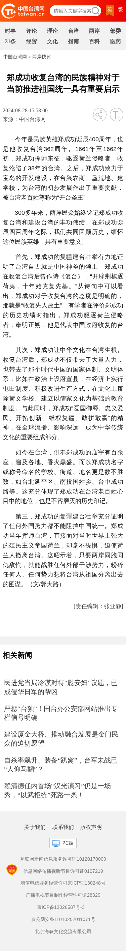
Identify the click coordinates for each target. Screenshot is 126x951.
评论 (31, 31)
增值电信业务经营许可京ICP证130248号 (63, 883)
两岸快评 (41, 56)
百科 (94, 41)
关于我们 (35, 827)
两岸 (94, 31)
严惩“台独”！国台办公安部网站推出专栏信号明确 (61, 713)
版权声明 (91, 827)
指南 (73, 41)
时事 (10, 31)
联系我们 (63, 827)
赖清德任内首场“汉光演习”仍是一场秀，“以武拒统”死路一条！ (57, 790)
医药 (115, 41)
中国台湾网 (15, 56)
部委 (115, 31)
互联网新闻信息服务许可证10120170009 (63, 859)
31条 (10, 41)
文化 (52, 41)
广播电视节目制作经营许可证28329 (63, 895)
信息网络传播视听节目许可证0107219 (63, 871)
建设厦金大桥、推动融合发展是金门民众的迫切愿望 (61, 739)
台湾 (73, 31)
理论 (52, 31)
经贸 (31, 41)
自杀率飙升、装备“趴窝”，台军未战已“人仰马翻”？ (61, 764)
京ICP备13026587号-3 (61, 907)
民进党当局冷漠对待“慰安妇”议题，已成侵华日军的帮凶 (61, 687)
